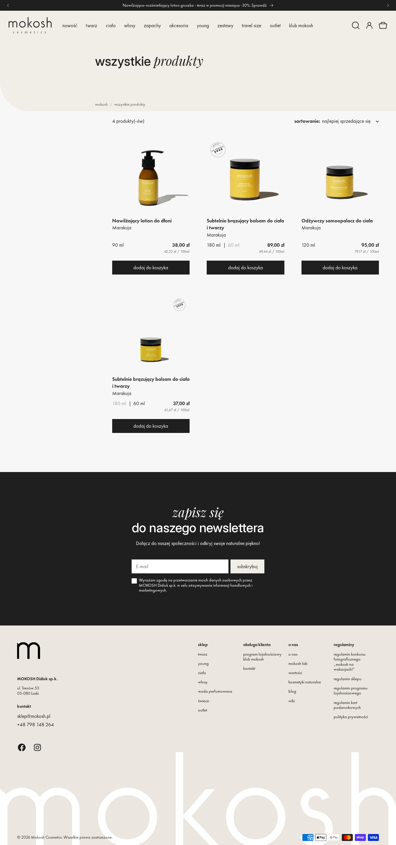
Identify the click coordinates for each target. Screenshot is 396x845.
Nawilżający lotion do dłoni (142, 220)
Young (203, 25)
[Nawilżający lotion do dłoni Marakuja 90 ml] (151, 176)
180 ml (119, 403)
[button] (355, 25)
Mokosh (101, 104)
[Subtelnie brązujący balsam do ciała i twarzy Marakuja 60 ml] (151, 335)
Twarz (91, 25)
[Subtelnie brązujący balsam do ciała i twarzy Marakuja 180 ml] (245, 176)
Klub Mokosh (301, 25)
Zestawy (225, 25)
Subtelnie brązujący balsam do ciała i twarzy (245, 224)
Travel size (251, 25)
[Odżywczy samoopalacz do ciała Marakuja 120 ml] (340, 176)
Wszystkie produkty (129, 104)
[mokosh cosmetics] (30, 25)
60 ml (233, 245)
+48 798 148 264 (35, 724)
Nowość (69, 25)
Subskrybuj (247, 566)
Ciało (111, 25)
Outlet (275, 25)
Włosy (129, 25)
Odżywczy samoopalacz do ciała (337, 220)
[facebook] (21, 747)
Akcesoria (178, 25)
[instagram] (37, 747)
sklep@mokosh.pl (33, 716)
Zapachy (152, 25)
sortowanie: (307, 121)
